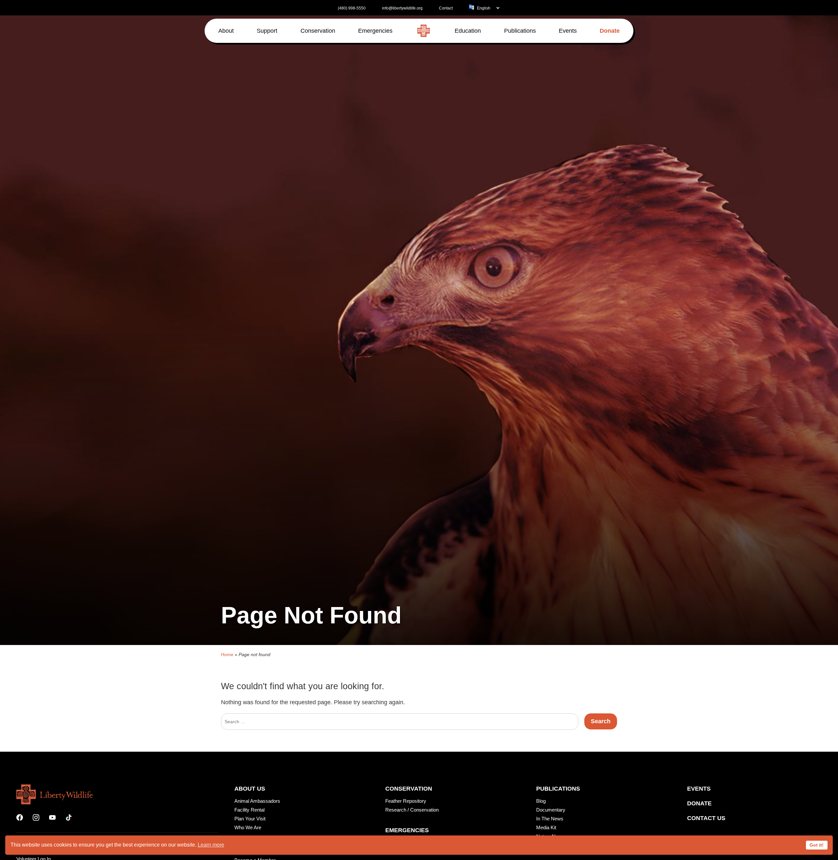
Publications (558, 788)
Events (699, 788)
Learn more (211, 845)
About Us (249, 788)
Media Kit (546, 827)
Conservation (408, 788)
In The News (549, 818)
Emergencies (407, 830)
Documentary (550, 810)
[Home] (423, 31)
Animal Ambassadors (257, 801)
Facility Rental (249, 810)
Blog (541, 801)
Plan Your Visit (249, 818)
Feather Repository (405, 801)
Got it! (817, 845)
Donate (699, 803)
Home (227, 654)
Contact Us (706, 818)
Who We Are (247, 827)
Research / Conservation (412, 810)
